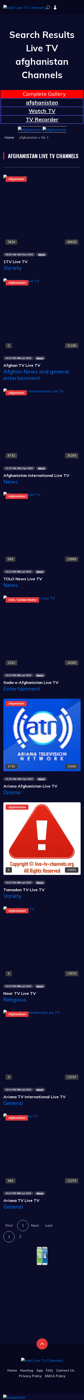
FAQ (49, 1370)
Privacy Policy (30, 1376)
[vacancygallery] (14, 1397)
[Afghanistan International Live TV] (33, 390)
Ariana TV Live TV (21, 1200)
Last (49, 1225)
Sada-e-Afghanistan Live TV (30, 682)
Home (9, 137)
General (13, 1103)
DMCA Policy (55, 1376)
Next (35, 1225)
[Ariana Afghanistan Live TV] (42, 734)
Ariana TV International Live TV (34, 1096)
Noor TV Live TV (19, 993)
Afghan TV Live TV (21, 365)
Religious (14, 999)
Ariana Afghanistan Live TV (30, 786)
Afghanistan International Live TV (36, 475)
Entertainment (21, 688)
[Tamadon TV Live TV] (42, 838)
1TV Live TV (15, 261)
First (9, 1225)
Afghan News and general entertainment (36, 374)
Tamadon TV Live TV (24, 889)
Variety (12, 267)
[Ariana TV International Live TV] (31, 1012)
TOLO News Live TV (22, 578)
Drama (12, 792)
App (39, 1370)
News (10, 481)
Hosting (26, 1370)
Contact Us (65, 1370)
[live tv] (48, 8)
